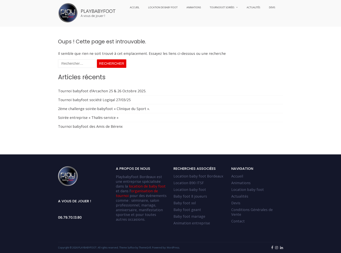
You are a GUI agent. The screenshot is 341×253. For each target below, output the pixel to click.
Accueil (134, 7)
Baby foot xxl (184, 203)
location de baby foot (147, 186)
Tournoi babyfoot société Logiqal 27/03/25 (94, 99)
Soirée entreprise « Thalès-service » (88, 117)
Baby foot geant (187, 209)
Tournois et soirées (222, 7)
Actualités (253, 7)
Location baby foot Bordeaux (198, 176)
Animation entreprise (191, 223)
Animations (193, 7)
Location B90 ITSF (188, 182)
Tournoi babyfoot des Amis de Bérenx (90, 126)
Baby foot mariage (189, 216)
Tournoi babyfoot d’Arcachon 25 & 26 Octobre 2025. (102, 91)
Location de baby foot (163, 7)
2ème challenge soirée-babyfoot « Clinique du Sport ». (104, 108)
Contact (238, 221)
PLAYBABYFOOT (98, 11)
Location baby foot (189, 189)
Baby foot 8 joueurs (190, 196)
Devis (272, 7)
